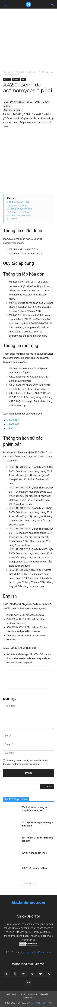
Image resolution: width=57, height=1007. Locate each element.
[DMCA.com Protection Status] (28, 945)
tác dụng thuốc (20, 936)
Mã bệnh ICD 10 (23, 932)
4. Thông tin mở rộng (18, 212)
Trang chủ (8, 72)
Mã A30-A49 (12, 424)
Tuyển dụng (28, 998)
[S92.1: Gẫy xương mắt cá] (11, 872)
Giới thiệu (11, 994)
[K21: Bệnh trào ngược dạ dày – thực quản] (11, 826)
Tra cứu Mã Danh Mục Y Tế (40, 1003)
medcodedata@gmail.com (37, 952)
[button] (52, 4)
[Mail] (23, 974)
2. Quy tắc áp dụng (16, 205)
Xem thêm (27, 883)
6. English (12, 218)
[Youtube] (28, 982)
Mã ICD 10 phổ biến (16, 799)
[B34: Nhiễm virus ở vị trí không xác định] (11, 841)
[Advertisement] (28, 38)
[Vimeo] (49, 974)
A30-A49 (31, 72)
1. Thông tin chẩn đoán (18, 202)
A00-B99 (20, 72)
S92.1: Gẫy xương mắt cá (34, 868)
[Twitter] (40, 974)
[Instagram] (15, 974)
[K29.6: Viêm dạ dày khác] (11, 856)
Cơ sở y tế (30, 940)
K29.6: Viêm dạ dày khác (34, 853)
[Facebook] (6, 974)
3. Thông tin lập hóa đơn (19, 208)
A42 (23, 79)
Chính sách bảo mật (38, 994)
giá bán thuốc (46, 936)
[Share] (32, 974)
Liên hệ (22, 994)
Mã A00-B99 (12, 420)
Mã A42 (10, 428)
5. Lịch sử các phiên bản (19, 215)
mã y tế (17, 928)
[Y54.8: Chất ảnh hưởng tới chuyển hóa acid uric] (11, 811)
